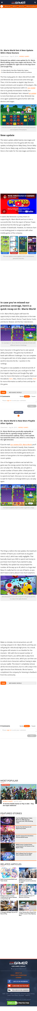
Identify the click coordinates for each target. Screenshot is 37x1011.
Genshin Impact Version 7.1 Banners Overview (26, 896)
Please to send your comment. (14, 400)
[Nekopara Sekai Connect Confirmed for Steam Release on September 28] (9, 889)
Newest (27, 396)
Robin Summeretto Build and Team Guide (8, 880)
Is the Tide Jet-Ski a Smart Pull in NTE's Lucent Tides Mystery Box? (27, 914)
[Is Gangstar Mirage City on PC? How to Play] (9, 906)
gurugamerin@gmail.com (19, 969)
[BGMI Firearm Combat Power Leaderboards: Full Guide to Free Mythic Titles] (7, 847)
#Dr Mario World (15, 392)
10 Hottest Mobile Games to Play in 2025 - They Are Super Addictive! (18, 804)
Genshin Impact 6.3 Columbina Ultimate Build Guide (24, 836)
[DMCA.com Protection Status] (18, 1005)
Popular (33, 396)
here (10, 379)
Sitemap (18, 977)
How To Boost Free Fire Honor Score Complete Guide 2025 (24, 854)
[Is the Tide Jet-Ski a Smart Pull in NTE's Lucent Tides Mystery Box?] (28, 906)
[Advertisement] (18, 28)
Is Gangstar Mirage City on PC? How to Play (9, 913)
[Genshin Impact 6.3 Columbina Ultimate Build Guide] (7, 838)
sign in (9, 400)
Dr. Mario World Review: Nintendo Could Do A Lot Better (16, 72)
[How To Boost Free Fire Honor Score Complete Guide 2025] (7, 856)
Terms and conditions (18, 975)
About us (18, 973)
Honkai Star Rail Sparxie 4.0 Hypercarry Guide (23, 827)
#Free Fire (21, 6)
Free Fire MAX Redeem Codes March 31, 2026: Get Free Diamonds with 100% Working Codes (24, 820)
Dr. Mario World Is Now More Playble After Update (14, 70)
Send (31, 406)
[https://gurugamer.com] (18, 962)
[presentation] (7, 392)
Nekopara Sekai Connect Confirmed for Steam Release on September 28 (8, 897)
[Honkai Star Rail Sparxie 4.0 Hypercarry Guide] (7, 830)
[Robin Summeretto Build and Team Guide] (9, 873)
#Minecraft (7, 6)
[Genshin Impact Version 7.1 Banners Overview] (28, 889)
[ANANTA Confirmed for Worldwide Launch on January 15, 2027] (28, 873)
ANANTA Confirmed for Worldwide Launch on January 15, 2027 (27, 881)
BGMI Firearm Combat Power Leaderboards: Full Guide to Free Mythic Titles (25, 846)
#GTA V (15, 6)
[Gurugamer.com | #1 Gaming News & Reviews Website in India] (18, 2)
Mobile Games (24, 56)
